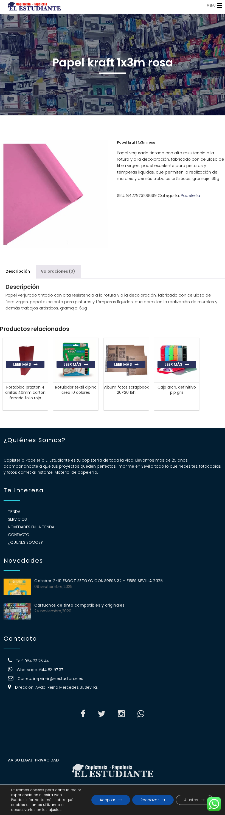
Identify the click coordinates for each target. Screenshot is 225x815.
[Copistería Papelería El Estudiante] (87, 5)
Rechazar (149, 800)
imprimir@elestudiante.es (58, 678)
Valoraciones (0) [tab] (58, 271)
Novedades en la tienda (31, 527)
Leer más (22, 364)
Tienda (14, 511)
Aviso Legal (20, 760)
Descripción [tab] (17, 271)
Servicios (17, 519)
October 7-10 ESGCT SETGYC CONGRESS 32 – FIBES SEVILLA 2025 (98, 581)
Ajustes (191, 800)
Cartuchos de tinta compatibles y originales (79, 605)
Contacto (18, 534)
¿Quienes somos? (25, 542)
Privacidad (47, 760)
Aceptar (107, 800)
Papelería (190, 195)
